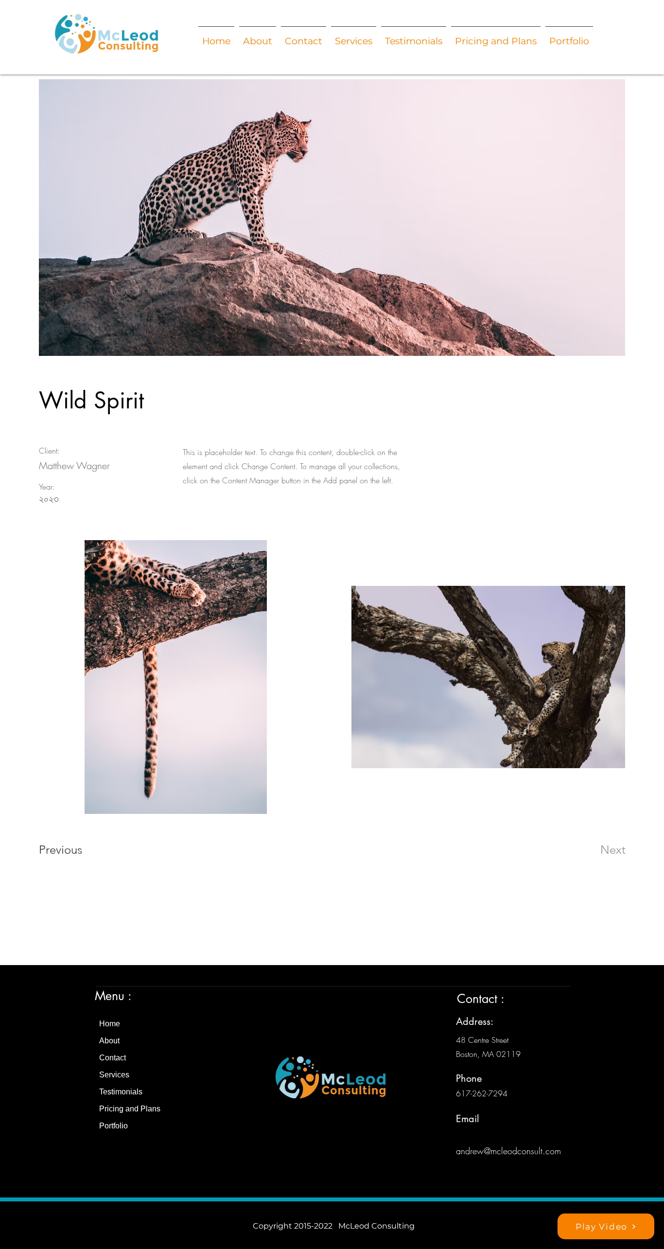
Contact (112, 1058)
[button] (496, 37)
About (109, 1041)
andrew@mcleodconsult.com (508, 1151)
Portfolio (113, 1126)
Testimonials (120, 1092)
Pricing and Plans (129, 1109)
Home (109, 1024)
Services (114, 1075)
